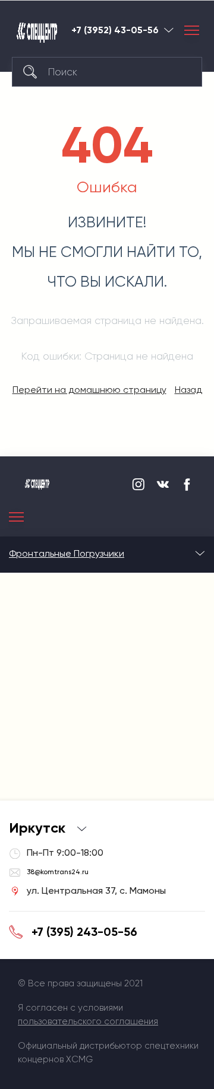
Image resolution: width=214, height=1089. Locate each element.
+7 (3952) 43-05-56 (115, 30)
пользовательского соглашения (88, 1021)
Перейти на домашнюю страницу (89, 389)
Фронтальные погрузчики (66, 553)
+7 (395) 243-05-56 (84, 932)
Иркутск (169, 30)
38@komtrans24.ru (58, 872)
